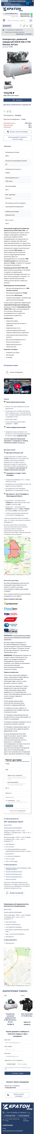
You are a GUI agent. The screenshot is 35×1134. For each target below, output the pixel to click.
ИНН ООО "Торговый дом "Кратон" (14, 874)
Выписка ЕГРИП (7, 909)
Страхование (11, 800)
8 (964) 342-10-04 (25, 16)
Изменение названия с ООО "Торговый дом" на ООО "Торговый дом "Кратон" (18, 868)
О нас (4, 1128)
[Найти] (30, 20)
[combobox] (19, 20)
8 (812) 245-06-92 (25, 15)
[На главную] (13, 9)
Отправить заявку (17, 1073)
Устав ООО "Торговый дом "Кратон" (14, 871)
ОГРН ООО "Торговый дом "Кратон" (14, 876)
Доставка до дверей (13, 782)
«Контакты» (21, 442)
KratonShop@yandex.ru (11, 13)
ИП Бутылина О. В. (10, 943)
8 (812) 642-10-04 (25, 13)
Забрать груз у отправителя (15, 775)
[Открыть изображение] (18, 65)
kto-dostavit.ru (22, 812)
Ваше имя (7, 1040)
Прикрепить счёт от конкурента (14, 1060)
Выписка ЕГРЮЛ (8, 825)
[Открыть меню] (4, 20)
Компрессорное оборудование (15, 30)
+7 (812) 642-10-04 (10, 1088)
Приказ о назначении (11, 879)
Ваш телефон (8, 1046)
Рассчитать (9, 805)
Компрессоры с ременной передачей (14, 32)
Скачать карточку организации (13, 828)
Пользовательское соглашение (13, 1131)
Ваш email (7, 1053)
